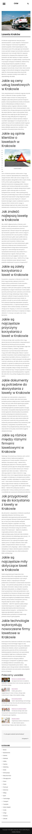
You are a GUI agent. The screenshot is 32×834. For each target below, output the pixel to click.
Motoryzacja (6, 772)
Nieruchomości (7, 775)
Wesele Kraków (15, 718)
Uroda (4, 810)
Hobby (4, 761)
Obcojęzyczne (7, 778)
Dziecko (5, 755)
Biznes (4, 750)
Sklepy (4, 793)
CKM (16, 3)
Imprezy (5, 764)
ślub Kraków (15, 689)
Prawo (4, 784)
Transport (5, 801)
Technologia (6, 798)
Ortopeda (24, 738)
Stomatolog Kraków (17, 699)
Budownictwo (6, 752)
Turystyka (5, 804)
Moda (4, 770)
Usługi (4, 813)
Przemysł (5, 787)
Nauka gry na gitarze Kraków (19, 708)
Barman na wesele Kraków (18, 679)
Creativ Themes (16, 832)
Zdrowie (5, 818)
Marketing (5, 767)
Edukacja (5, 758)
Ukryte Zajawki (6, 807)
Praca (4, 781)
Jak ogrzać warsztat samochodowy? (14, 734)
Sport (4, 795)
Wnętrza (5, 815)
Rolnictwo (5, 790)
